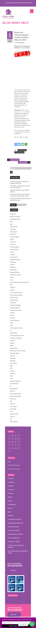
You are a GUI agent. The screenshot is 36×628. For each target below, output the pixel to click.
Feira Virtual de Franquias (16, 295)
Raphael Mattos (14, 388)
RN (12, 448)
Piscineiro (10, 493)
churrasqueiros (13, 232)
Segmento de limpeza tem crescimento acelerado (19, 191)
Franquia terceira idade (15, 310)
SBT (11, 401)
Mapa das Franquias (15, 353)
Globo (11, 323)
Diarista (10, 497)
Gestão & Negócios (14, 320)
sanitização (13, 399)
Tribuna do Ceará (14, 414)
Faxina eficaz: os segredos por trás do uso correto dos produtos (20, 186)
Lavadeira (10, 486)
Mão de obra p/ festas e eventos (18, 351)
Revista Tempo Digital (15, 396)
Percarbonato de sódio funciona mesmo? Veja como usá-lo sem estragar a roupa (20, 195)
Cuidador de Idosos (13, 526)
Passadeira (11, 482)
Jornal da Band (13, 333)
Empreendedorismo (14, 272)
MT (16, 442)
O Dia (11, 368)
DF (9, 438)
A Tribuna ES (13, 214)
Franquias (22, 43)
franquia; (20, 150)
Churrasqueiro (12, 504)
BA (15, 435)
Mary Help (12, 356)
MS (12, 442)
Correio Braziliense (14, 247)
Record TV (12, 391)
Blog (11, 224)
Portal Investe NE (14, 383)
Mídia (11, 366)
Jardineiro (10, 515)
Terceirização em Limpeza (15, 534)
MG (9, 442)
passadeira (12, 373)
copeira (12, 239)
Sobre (9, 461)
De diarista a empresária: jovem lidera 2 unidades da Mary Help (19, 182)
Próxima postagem (23, 162)
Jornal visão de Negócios (16, 338)
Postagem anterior (14, 160)
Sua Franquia (13, 409)
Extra (11, 285)
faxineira (12, 290)
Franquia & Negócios (15, 308)
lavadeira (12, 343)
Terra (11, 411)
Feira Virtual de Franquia (16, 292)
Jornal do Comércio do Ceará (17, 335)
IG (10, 330)
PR (19, 445)
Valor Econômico (14, 421)
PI (15, 445)
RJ (9, 448)
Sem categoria (13, 406)
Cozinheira (11, 489)
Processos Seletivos (14, 530)
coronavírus (13, 244)
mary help (24, 150)
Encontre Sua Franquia (15, 275)
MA (19, 438)
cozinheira (12, 254)
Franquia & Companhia (15, 305)
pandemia (12, 371)
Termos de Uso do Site (14, 469)
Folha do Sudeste (14, 300)
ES (12, 438)
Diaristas (12, 265)
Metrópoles (12, 361)
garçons (12, 315)
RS (16, 448)
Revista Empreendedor (15, 394)
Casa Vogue (13, 229)
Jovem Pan (12, 340)
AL (9, 435)
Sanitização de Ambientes (15, 523)
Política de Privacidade (14, 465)
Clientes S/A (13, 234)
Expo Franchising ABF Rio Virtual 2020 (19, 282)
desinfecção (13, 262)
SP (9, 451)
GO (16, 438)
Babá (9, 512)
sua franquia (17, 152)
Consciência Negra (14, 237)
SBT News (12, 404)
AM (12, 435)
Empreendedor (13, 270)
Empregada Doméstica (14, 519)
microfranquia (13, 363)
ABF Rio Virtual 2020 (15, 216)
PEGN (11, 376)
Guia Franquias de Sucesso (16, 328)
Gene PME (12, 318)
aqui (18, 137)
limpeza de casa (14, 348)
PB (9, 445)
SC (19, 448)
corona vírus (13, 242)
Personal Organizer (13, 538)
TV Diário (12, 416)
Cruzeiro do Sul (13, 257)
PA (19, 442)
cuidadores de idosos (15, 259)
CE (19, 435)
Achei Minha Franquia (15, 219)
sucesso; (22, 152)
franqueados (13, 302)
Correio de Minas (14, 249)
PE (12, 445)
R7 (10, 386)
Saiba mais (13, 570)
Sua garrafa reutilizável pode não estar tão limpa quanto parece (20, 199)
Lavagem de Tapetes (14, 541)
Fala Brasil (12, 287)
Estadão (12, 277)
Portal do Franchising (15, 381)
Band (11, 221)
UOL (11, 419)
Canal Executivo (14, 227)
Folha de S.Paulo (14, 297)
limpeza (12, 345)
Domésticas (13, 267)
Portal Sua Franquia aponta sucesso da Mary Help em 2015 (21, 36)
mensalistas (13, 358)
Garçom (10, 508)
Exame (11, 280)
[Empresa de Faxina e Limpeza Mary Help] (9, 13)
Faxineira (10, 478)
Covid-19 (12, 252)
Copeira (10, 500)
